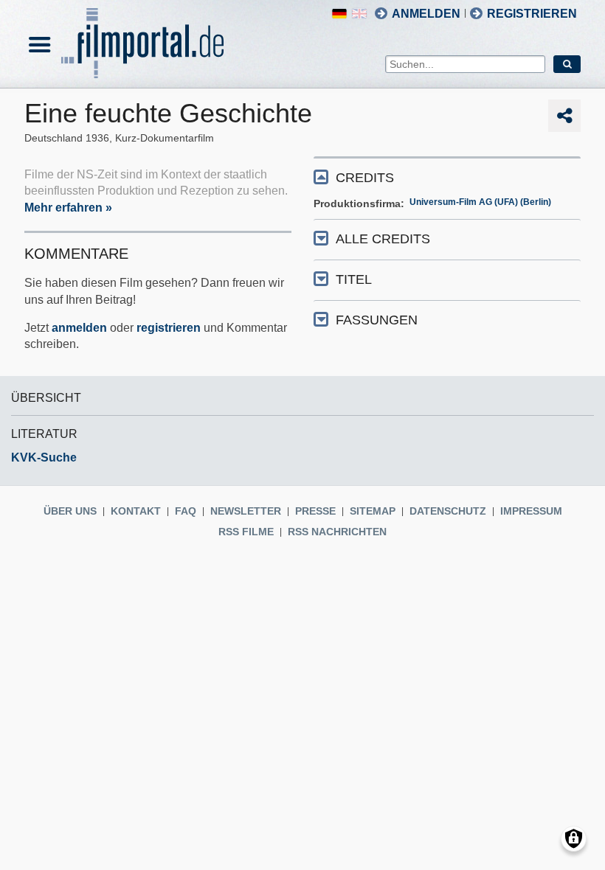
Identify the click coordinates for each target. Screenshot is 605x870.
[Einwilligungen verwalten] (574, 839)
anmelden (79, 327)
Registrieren (532, 13)
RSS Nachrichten (337, 531)
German (339, 13)
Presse (315, 511)
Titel (354, 279)
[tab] (447, 176)
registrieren (168, 327)
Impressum (531, 511)
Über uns (70, 511)
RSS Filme (246, 531)
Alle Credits (383, 239)
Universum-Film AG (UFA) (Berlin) (480, 202)
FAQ (185, 511)
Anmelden (426, 13)
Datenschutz (447, 511)
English (359, 13)
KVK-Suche (44, 457)
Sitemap (372, 511)
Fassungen (377, 320)
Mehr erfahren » (68, 207)
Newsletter (245, 511)
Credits (365, 177)
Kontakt (136, 511)
